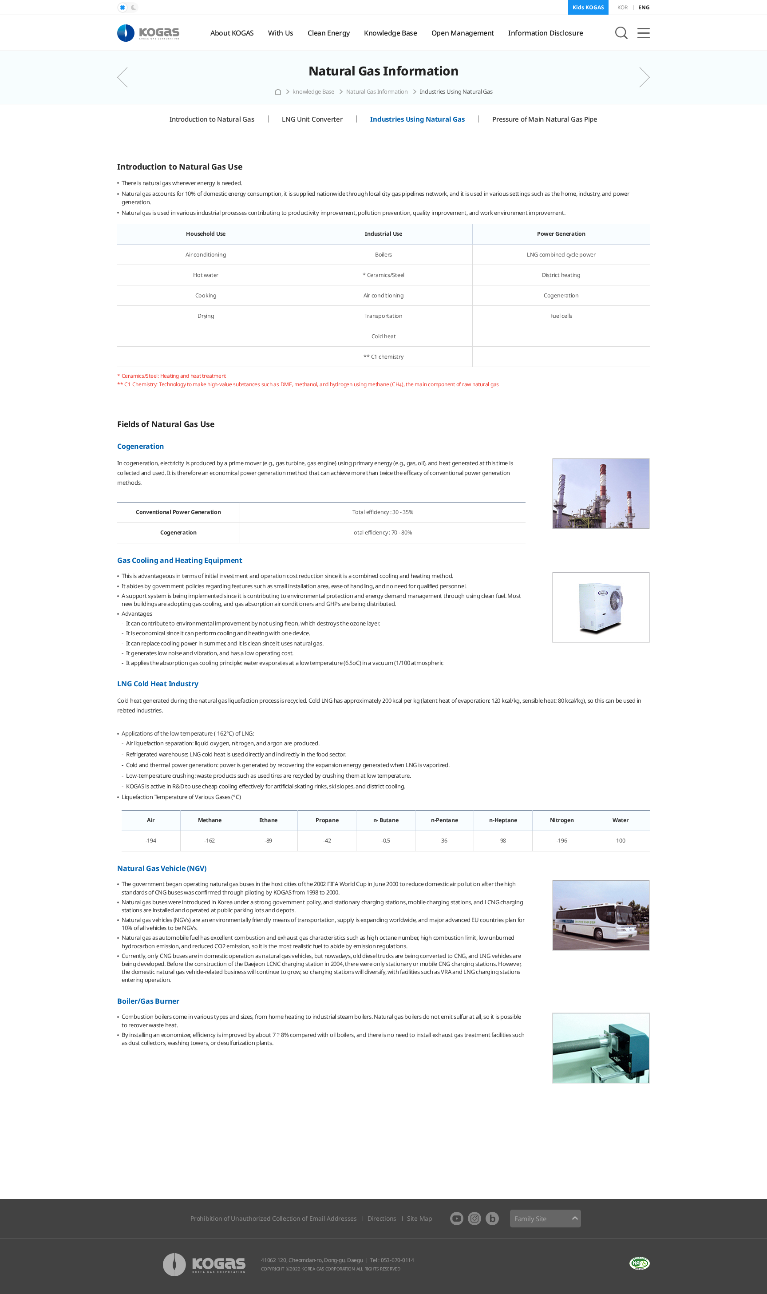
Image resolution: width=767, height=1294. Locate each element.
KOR (622, 7)
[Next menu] (639, 77)
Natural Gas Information (383, 71)
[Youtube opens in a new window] (457, 1218)
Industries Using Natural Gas (456, 91)
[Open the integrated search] (621, 33)
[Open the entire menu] (644, 33)
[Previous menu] (128, 77)
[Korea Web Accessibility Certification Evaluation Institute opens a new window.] (639, 1263)
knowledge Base (313, 91)
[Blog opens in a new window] (492, 1218)
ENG (644, 7)
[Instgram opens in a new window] (474, 1218)
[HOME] (278, 91)
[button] (127, 7)
